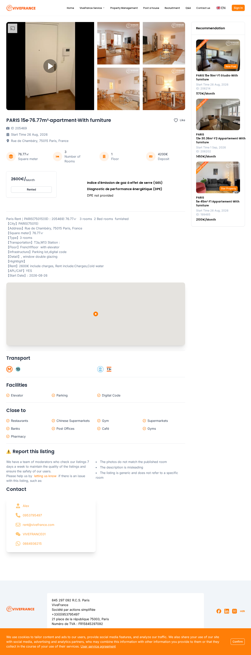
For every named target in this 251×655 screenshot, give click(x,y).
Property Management (124, 8)
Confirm (238, 641)
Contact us (203, 8)
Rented (31, 189)
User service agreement (98, 646)
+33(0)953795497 (65, 614)
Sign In (238, 7)
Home (70, 8)
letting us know (45, 476)
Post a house (151, 8)
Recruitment (172, 8)
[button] (221, 8)
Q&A (188, 8)
